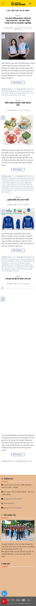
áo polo (27, 91)
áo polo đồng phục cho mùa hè (24, 93)
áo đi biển (29, 89)
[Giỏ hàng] (30, 3)
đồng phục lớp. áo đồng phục (20, 186)
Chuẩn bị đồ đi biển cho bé (18, 278)
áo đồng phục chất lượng (17, 91)
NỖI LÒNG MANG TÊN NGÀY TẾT (18, 104)
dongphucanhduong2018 (13, 499)
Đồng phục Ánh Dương (12, 508)
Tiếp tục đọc (18, 82)
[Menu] (2, 3)
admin (19, 29)
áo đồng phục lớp (28, 180)
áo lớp (8, 184)
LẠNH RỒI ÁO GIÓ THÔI (18, 200)
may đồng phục (18, 188)
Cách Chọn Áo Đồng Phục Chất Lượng (13, 95)
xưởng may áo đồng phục (19, 269)
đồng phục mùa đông (13, 265)
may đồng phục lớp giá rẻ (12, 190)
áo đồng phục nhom (7, 263)
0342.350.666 (9, 503)
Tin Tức (18, 15)
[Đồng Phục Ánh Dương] (18, 3)
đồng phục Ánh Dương (17, 184)
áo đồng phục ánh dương (17, 178)
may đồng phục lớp (21, 267)
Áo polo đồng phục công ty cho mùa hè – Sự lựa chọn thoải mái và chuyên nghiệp (18, 20)
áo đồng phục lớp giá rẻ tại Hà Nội (12, 182)
